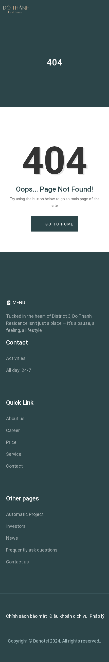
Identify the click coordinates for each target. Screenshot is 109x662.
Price (11, 442)
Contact (14, 466)
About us (15, 418)
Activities (16, 358)
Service (13, 454)
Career (13, 430)
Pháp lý (97, 616)
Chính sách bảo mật (26, 616)
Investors (16, 526)
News (12, 538)
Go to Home (59, 224)
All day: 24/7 (18, 370)
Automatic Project (25, 514)
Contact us (17, 561)
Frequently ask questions (32, 550)
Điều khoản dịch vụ (68, 616)
